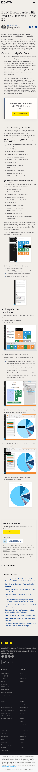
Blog (2, 739)
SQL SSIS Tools (23, 678)
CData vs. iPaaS (5, 716)
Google (22, 739)
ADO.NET (3, 678)
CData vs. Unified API (6, 718)
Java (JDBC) (4, 676)
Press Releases (24, 707)
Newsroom (23, 710)
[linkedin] (2, 656)
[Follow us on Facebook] (30, 27)
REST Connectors (5, 687)
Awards (22, 713)
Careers (22, 721)
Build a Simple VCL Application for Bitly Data (20, 615)
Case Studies (4, 736)
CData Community (6, 734)
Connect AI (23, 676)
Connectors (4, 705)
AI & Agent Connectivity (7, 710)
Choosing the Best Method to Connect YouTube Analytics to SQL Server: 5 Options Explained (21, 580)
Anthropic (22, 734)
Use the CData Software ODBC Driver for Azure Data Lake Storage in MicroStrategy (20, 625)
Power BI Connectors (6, 692)
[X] (6, 656)
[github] (9, 656)
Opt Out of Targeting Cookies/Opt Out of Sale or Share (19, 770)
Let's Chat (6, 662)
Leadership (23, 716)
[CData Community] (12, 656)
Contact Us (23, 724)
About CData (23, 705)
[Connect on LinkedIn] (36, 27)
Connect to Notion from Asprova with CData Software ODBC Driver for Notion (19, 611)
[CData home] (8, 2)
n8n (21, 745)
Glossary (3, 747)
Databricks (23, 736)
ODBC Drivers (4, 673)
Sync (21, 673)
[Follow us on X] (33, 27)
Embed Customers (6, 713)
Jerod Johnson (12, 25)
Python (3, 681)
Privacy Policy (17, 763)
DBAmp (22, 681)
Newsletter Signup (6, 745)
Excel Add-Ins (5, 689)
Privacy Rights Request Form (9, 766)
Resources (4, 742)
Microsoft (22, 742)
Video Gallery (4, 750)
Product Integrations (6, 707)
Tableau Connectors (6, 695)
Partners (22, 718)
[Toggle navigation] (34, 2)
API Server (4, 684)
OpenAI (22, 747)
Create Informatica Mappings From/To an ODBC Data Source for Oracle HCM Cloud (19, 601)
